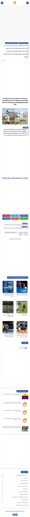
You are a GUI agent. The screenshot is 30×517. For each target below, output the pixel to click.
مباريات (25, 478)
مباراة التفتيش (23, 494)
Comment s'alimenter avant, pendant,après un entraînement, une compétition (14, 133)
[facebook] (14, 515)
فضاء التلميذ (24, 499)
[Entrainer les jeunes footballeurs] (21, 307)
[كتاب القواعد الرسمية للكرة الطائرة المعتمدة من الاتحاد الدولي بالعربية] (21, 327)
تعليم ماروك (8, 511)
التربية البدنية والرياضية (11, 43)
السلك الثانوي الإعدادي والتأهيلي (19, 497)
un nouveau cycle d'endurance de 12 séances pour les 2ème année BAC (14, 131)
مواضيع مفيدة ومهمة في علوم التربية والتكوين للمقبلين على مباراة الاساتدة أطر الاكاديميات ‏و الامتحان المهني (12, 403)
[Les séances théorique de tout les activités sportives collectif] (8, 327)
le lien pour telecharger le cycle (15, 178)
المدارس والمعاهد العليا (21, 505)
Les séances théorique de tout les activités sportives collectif (8, 335)
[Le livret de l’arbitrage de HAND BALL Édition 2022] (8, 287)
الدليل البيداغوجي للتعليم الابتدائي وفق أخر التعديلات (14, 135)
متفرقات (25, 489)
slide (20, 234)
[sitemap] (16, 515)
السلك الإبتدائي (23, 483)
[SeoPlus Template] (24, 511)
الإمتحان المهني (23, 491)
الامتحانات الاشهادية (22, 502)
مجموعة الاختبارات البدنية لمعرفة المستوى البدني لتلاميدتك (14, 129)
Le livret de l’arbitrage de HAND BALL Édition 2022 (8, 295)
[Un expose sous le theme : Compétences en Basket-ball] (8, 307)
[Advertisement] (15, 24)
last (25, 234)
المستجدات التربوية (22, 486)
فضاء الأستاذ (23, 480)
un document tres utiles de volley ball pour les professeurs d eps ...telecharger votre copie (11, 428)
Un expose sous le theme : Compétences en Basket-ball (8, 315)
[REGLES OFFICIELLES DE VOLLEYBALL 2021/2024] (21, 287)
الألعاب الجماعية (23, 43)
